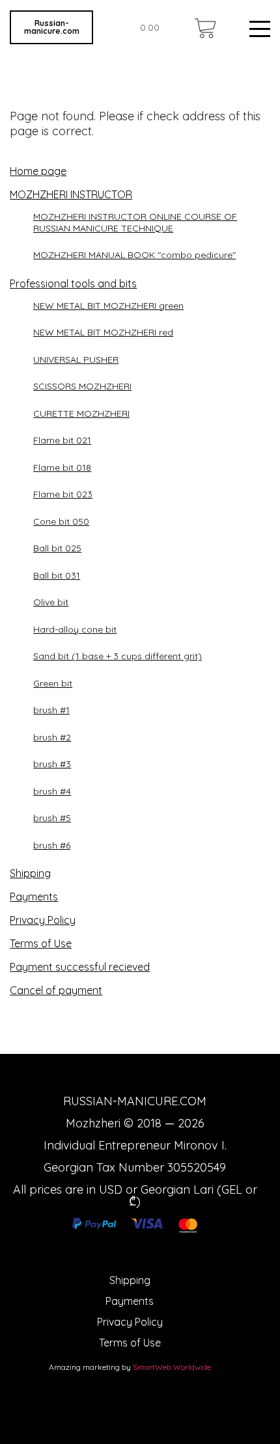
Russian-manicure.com (51, 27)
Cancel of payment (56, 990)
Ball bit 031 (56, 575)
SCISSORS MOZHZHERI (82, 386)
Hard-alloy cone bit (75, 629)
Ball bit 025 (57, 548)
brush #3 (52, 764)
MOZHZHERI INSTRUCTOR (71, 194)
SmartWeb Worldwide (172, 1367)
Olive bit (50, 602)
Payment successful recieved (80, 966)
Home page (38, 170)
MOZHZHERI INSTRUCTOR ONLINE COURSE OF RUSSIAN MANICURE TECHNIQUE (135, 222)
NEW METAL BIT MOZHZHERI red (103, 332)
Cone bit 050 (61, 521)
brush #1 (51, 710)
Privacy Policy (43, 919)
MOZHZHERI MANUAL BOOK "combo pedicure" (134, 255)
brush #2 (52, 737)
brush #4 (52, 791)
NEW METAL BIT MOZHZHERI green (108, 305)
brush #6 (51, 845)
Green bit (52, 683)
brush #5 (52, 818)
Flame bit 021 (62, 440)
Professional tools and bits (73, 283)
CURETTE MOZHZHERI (81, 413)
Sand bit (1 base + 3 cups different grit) (117, 656)
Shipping (30, 873)
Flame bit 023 (62, 494)
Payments (34, 896)
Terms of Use (41, 943)
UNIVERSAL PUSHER (76, 359)
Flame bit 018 (62, 467)
